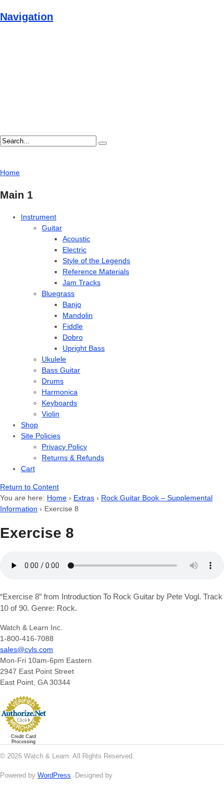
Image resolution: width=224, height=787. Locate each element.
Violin (50, 414)
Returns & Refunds (73, 457)
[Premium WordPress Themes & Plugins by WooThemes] (134, 775)
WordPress (54, 775)
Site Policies (40, 436)
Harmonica (60, 392)
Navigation (26, 16)
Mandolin (78, 315)
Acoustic (76, 239)
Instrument (38, 217)
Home (57, 498)
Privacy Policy (64, 446)
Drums (53, 381)
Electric (74, 249)
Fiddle (73, 326)
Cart (28, 468)
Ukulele (54, 359)
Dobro (73, 337)
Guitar (52, 228)
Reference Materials (96, 271)
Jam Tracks (82, 282)
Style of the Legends (96, 260)
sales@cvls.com (26, 649)
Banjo (72, 304)
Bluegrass (58, 293)
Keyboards (59, 403)
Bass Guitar (61, 370)
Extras (83, 498)
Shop (29, 425)
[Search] (102, 143)
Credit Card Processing (23, 739)
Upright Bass (84, 348)
